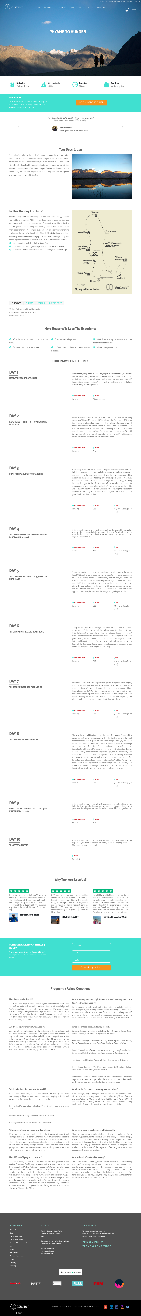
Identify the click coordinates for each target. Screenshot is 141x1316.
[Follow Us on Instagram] (122, 1307)
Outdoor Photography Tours (20, 1243)
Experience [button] (62, 7)
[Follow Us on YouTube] (105, 1307)
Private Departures (17, 1256)
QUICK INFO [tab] (16, 303)
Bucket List (14, 1252)
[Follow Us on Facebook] (116, 1307)
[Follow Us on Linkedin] (111, 1307)
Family (12, 1249)
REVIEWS (91, 7)
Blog (72, 7)
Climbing (13, 1262)
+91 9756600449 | (115, 1)
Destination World (16, 1239)
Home (39, 7)
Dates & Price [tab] (55, 303)
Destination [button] (49, 7)
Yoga (11, 1246)
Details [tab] (41, 303)
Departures (101, 7)
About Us (81, 7)
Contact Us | (104, 1)
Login (134, 9)
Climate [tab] (29, 303)
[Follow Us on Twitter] (127, 1307)
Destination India (16, 1236)
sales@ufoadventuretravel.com (94, 1236)
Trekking (13, 1266)
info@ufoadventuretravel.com (130, 1)
